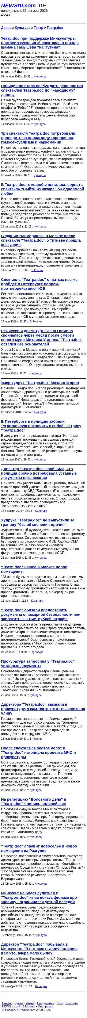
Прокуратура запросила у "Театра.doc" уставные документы (38, 663)
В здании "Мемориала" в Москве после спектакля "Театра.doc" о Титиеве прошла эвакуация (41, 240)
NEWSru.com (18, 5)
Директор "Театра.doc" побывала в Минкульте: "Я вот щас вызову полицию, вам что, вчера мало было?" (40, 948)
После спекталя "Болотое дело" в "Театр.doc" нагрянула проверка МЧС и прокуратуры (38, 752)
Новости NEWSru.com (20, 1009)
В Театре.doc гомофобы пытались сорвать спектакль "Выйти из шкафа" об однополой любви (42, 189)
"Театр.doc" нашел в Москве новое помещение (34, 569)
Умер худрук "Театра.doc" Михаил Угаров (40, 383)
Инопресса (45, 1006)
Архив (30, 1003)
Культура (40, 76)
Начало (7, 1003)
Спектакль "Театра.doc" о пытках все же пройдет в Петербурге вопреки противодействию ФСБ (39, 284)
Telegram (71, 1003)
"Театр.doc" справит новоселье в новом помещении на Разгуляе (39, 848)
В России (37, 270)
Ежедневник (45, 1003)
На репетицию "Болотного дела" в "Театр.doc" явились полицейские (33, 801)
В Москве (28, 1006)
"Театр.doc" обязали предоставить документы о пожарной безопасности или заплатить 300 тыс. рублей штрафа (40, 614)
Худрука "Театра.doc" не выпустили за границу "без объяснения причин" (37, 522)
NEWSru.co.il (11, 1006)
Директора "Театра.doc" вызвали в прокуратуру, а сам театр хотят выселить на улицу (43, 708)
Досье (19, 1003)
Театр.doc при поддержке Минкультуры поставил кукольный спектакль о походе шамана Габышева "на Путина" (40, 42)
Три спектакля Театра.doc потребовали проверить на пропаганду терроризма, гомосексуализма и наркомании (38, 137)
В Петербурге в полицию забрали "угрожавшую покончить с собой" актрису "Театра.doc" (41, 425)
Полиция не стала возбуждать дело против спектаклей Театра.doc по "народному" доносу (42, 90)
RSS (60, 1003)
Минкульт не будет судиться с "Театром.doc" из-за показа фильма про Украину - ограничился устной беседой (39, 897)
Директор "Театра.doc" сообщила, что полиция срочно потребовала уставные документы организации (39, 473)
